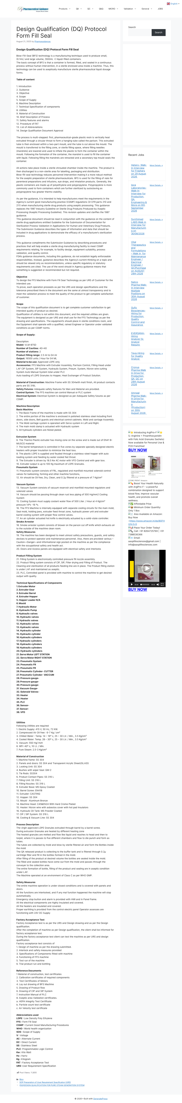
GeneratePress (100, 1098)
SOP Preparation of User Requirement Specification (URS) (45, 1082)
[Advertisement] (147, 96)
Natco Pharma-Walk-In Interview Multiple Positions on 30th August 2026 (139, 291)
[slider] (144, 584)
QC (88, 8)
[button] (147, 568)
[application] (147, 568)
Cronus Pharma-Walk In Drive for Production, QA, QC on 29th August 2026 (138, 376)
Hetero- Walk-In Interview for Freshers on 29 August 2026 (139, 171)
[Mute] (158, 584)
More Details (155, 165)
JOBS (160, 8)
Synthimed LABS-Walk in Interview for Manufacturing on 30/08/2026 (138, 226)
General (145, 8)
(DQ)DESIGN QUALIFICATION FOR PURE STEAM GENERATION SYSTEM (51, 1085)
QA (77, 8)
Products (63, 8)
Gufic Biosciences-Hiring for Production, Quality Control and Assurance (138, 316)
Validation (128, 8)
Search (132, 27)
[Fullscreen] (162, 584)
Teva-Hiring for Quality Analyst (137, 356)
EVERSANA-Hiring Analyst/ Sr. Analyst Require (138, 339)
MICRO (112, 8)
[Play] (131, 584)
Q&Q (101, 8)
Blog (21, 1079)
